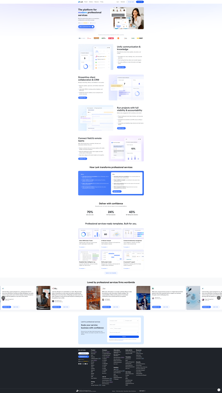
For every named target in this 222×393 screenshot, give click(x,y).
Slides (92, 366)
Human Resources (117, 372)
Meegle (92, 373)
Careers (103, 385)
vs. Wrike (104, 368)
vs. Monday (104, 358)
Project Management (118, 371)
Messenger (93, 353)
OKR (92, 376)
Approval (93, 370)
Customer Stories (139, 353)
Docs (92, 355)
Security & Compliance (140, 363)
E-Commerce (128, 358)
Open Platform (94, 378)
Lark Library (138, 358)
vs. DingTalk (104, 370)
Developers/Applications (130, 351)
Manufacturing (128, 363)
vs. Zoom (104, 371)
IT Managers (116, 379)
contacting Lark (120, 340)
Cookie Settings (139, 373)
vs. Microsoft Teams (106, 355)
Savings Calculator (94, 385)
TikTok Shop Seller (119, 391)
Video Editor (126, 391)
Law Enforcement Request (141, 375)
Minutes (92, 362)
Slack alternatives (117, 357)
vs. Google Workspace (106, 353)
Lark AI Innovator (105, 380)
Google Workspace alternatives (117, 352)
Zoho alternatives (117, 359)
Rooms (92, 363)
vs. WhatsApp (105, 363)
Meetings (93, 356)
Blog (137, 352)
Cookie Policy (138, 371)
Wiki (92, 371)
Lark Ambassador (105, 378)
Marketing (116, 375)
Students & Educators (118, 377)
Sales (115, 374)
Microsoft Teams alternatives (117, 355)
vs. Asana (104, 361)
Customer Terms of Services (141, 367)
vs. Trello (104, 366)
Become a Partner (105, 382)
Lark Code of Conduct (140, 370)
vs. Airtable (104, 365)
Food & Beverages (129, 380)
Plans (92, 383)
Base (92, 352)
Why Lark (104, 352)
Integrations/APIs (129, 353)
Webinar (92, 365)
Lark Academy (139, 356)
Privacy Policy (139, 365)
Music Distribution (132, 391)
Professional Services (130, 383)
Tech (126, 376)
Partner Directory (105, 383)
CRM (115, 369)
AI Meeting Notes (94, 358)
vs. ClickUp (104, 360)
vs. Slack (104, 357)
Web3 (127, 385)
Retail (127, 360)
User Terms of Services (140, 368)
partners (122, 339)
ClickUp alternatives (118, 362)
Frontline (127, 375)
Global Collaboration (130, 373)
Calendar (93, 368)
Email (92, 360)
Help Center (138, 355)
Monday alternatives (118, 360)
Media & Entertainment (130, 366)
